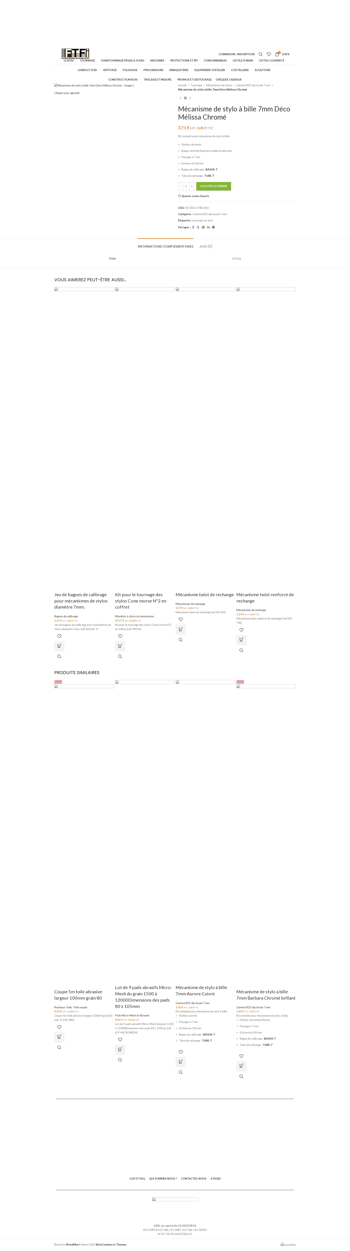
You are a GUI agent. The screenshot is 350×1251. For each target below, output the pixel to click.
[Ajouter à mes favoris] (59, 636)
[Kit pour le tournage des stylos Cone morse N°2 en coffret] (145, 439)
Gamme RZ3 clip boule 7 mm (253, 85)
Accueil (182, 85)
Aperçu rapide (59, 656)
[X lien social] (198, 227)
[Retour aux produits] (185, 98)
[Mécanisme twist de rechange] (205, 439)
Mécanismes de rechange (190, 604)
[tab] (165, 244)
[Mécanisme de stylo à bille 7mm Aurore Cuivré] (205, 831)
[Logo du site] (75, 54)
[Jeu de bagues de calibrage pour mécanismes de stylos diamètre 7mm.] (84, 439)
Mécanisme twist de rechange (205, 594)
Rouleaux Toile (63, 1007)
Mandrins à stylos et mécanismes (134, 616)
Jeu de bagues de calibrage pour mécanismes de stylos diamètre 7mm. (81, 601)
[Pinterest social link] (203, 227)
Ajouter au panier (213, 186)
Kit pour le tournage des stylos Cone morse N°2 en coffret (140, 601)
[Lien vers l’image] (175, 1204)
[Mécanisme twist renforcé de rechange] (266, 439)
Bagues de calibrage (66, 616)
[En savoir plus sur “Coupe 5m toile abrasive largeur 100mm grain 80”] (59, 1037)
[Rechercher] (261, 54)
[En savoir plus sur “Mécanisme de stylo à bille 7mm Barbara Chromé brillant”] (241, 1066)
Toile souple (80, 1007)
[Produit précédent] (180, 98)
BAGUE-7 (211, 169)
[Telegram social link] (213, 227)
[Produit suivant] (190, 98)
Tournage (196, 85)
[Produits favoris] (269, 54)
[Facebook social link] (193, 227)
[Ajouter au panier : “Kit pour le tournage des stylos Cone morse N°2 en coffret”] (120, 646)
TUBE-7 (209, 175)
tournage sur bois (202, 220)
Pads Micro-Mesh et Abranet (132, 1015)
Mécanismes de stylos (219, 85)
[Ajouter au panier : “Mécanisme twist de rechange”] (181, 630)
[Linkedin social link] (208, 227)
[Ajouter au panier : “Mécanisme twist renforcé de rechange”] (241, 640)
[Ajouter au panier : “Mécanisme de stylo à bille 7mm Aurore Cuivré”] (181, 1062)
